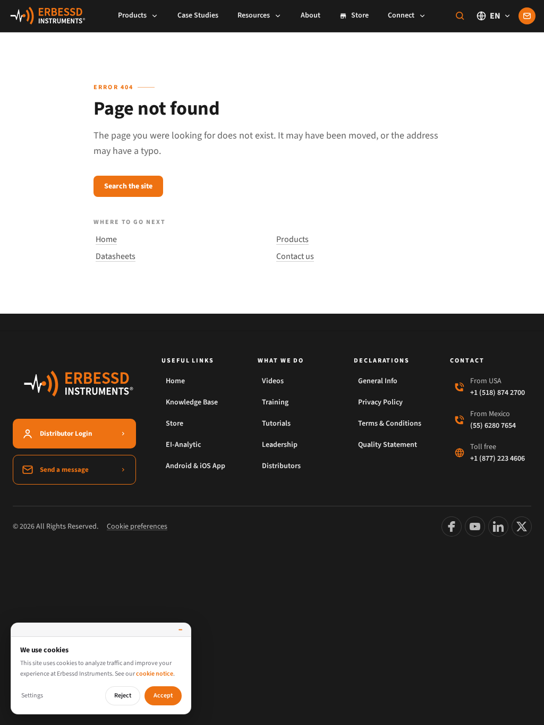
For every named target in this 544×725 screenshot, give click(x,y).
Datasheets (115, 256)
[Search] (460, 15)
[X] (521, 526)
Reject (122, 695)
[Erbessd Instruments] (47, 16)
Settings (32, 695)
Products (292, 239)
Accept (163, 695)
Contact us (295, 256)
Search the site (128, 186)
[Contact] (527, 15)
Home (106, 239)
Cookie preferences (137, 526)
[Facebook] (451, 526)
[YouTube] (474, 526)
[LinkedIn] (498, 526)
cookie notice (154, 673)
